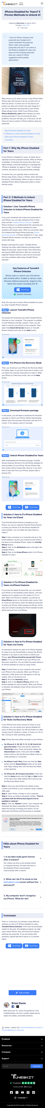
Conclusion (9, 140)
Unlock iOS (26, 25)
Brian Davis (20, 23)
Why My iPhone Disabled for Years (18, 131)
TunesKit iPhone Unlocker (22, 222)
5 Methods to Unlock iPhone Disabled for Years (22, 134)
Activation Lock (11, 882)
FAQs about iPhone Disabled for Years (19, 137)
